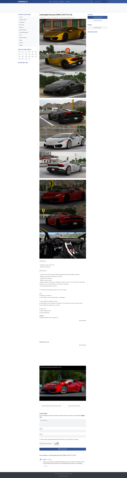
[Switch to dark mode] (91, 2)
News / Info (61, 1)
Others (21, 45)
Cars (20, 35)
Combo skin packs (23, 32)
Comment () (55, 17)
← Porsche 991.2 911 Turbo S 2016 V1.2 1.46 (51, 406)
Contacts (68, 1)
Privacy (70, 473)
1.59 (22, 58)
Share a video (72, 17)
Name (41, 429)
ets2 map (61, 476)
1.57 (36, 56)
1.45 (36, 51)
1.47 (22, 54)
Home (50, 1)
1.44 (32, 51)
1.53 (22, 56)
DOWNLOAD (42, 342)
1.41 (22, 51)
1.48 (26, 54)
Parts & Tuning (22, 30)
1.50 (32, 54)
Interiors (21, 27)
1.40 (19, 51)
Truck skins (22, 22)
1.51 (36, 54)
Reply (46, 466)
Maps (20, 40)
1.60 (26, 58)
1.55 (29, 56)
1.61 (29, 58)
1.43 (29, 51)
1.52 (19, 56)
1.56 (32, 56)
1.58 (19, 58)
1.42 (26, 51)
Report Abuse (63, 17)
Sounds (21, 42)
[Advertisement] (63, 8)
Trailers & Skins (22, 19)
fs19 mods (66, 476)
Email (41, 434)
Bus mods (21, 24)
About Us (56, 1)
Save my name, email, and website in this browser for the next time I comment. (60, 439)
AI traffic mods (22, 37)
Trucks (20, 17)
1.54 (26, 56)
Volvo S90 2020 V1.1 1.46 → (74, 406)
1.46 (19, 54)
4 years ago (49, 459)
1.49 (29, 54)
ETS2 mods (98, 27)
